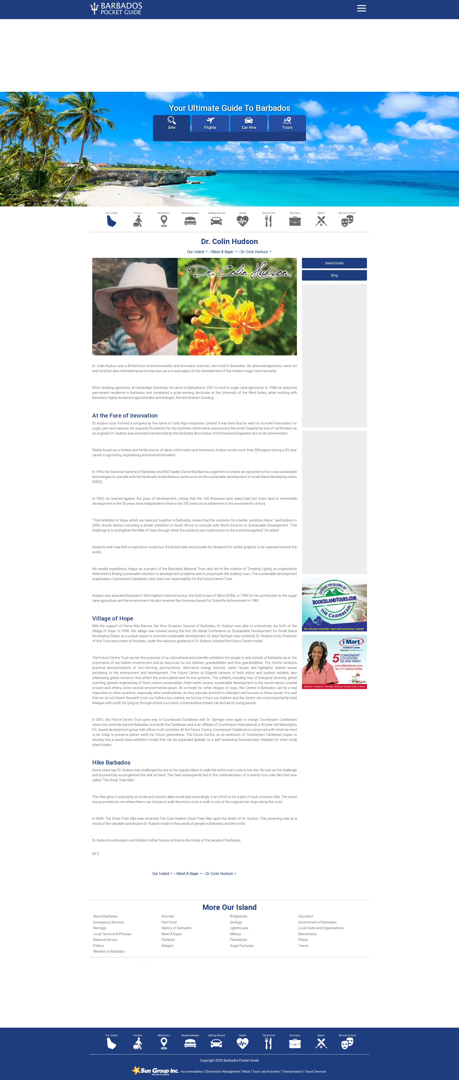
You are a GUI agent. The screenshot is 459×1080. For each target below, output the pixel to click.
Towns (303, 946)
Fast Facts (169, 922)
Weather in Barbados (109, 951)
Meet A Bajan (172, 934)
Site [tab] (171, 127)
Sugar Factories (242, 946)
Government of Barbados (317, 922)
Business (295, 213)
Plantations (238, 940)
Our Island (111, 213)
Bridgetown (238, 916)
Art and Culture (347, 213)
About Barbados (105, 916)
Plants (303, 940)
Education (305, 916)
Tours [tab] (287, 127)
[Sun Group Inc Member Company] (155, 1071)
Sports (321, 213)
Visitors (137, 213)
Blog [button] (334, 275)
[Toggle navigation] (361, 8)
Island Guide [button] (334, 263)
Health (242, 213)
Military (235, 934)
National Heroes (105, 940)
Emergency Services (108, 922)
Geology (236, 922)
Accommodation (190, 213)
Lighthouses (239, 928)
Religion (168, 946)
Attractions (164, 213)
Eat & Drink (268, 213)
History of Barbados (176, 928)
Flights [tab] (210, 127)
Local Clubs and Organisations (321, 928)
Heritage (99, 928)
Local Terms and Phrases (112, 934)
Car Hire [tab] (249, 127)
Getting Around (216, 213)
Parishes (168, 940)
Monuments (307, 934)
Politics (98, 946)
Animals (168, 916)
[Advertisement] (229, 55)
